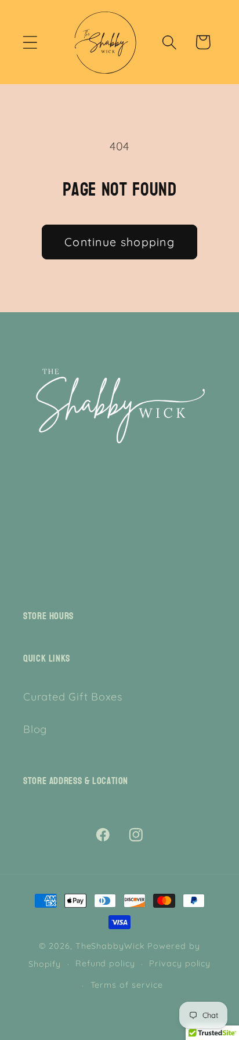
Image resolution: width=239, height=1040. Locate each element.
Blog (35, 729)
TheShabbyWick (110, 946)
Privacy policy (180, 963)
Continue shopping (119, 241)
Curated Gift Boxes (73, 696)
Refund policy (105, 963)
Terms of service (127, 985)
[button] (29, 42)
